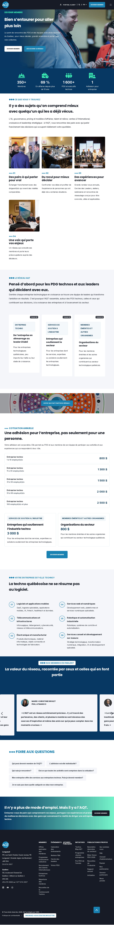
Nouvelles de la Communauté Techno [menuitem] (44, 891)
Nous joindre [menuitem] (102, 880)
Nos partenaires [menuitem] (104, 868)
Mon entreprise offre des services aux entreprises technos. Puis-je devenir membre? (47, 778)
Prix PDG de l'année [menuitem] (79, 862)
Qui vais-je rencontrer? (21, 771)
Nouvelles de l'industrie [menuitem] (91, 863)
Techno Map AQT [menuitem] (78, 848)
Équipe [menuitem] (102, 863)
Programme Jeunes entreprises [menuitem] (79, 855)
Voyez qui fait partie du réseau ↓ (57, 403)
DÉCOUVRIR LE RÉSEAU (34, 49)
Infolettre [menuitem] (91, 875)
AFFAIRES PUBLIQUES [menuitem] (67, 843)
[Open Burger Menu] (110, 5)
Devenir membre (13, 49)
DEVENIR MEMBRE (97, 5)
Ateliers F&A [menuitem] (55, 855)
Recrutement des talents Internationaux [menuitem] (44, 867)
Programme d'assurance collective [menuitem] (43, 859)
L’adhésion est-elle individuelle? (62, 764)
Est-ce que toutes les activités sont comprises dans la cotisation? (66, 771)
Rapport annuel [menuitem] (90, 870)
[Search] (79, 4)
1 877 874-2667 (22, 882)
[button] (2, 713)
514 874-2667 (7, 864)
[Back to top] (97, 910)
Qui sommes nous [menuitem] (104, 848)
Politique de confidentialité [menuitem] (11, 915)
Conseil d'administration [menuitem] (106, 858)
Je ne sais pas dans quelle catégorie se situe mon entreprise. (37, 785)
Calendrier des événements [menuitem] (56, 849)
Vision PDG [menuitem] (55, 865)
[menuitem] (40, 915)
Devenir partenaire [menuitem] (104, 874)
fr (84, 5)
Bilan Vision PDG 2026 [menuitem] (92, 856)
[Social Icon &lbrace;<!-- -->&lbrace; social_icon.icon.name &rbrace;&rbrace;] (3, 887)
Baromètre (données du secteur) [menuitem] (91, 849)
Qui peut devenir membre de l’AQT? (27, 764)
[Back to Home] (5, 4)
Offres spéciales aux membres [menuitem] (42, 850)
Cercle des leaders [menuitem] (55, 860)
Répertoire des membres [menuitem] (43, 881)
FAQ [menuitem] (101, 853)
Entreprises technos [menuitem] (43, 875)
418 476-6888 (7, 882)
